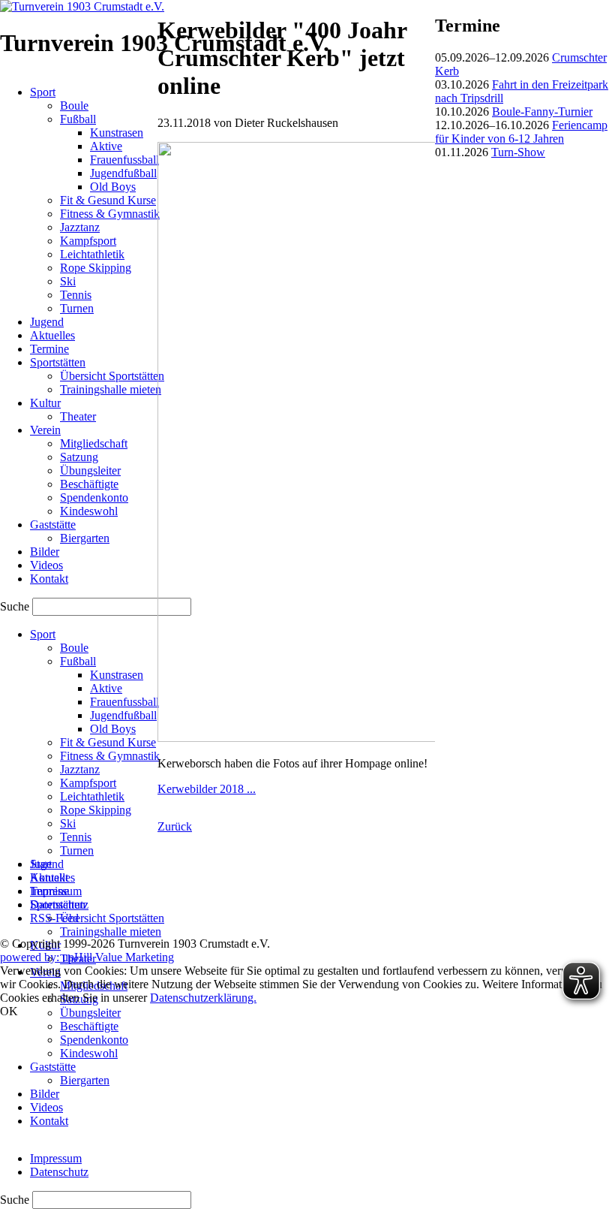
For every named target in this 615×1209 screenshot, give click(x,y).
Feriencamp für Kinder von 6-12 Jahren (521, 132)
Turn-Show (518, 152)
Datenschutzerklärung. (203, 997)
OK (9, 1011)
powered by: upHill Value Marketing (87, 957)
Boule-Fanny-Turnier (542, 111)
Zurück (175, 826)
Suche (16, 1199)
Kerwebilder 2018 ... (207, 788)
